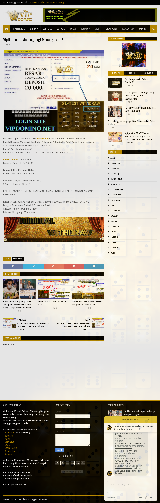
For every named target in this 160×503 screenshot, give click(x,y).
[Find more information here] (131, 458)
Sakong (114, 237)
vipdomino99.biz (8, 2)
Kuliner (114, 216)
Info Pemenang (18, 28)
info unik (115, 200)
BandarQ (61, 28)
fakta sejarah (116, 190)
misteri (114, 221)
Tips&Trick (116, 248)
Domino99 (85, 28)
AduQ (97, 28)
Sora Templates (20, 499)
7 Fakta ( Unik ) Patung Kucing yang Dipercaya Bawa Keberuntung (139, 95)
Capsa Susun (128, 28)
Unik (112, 253)
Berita (33, 28)
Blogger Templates (38, 499)
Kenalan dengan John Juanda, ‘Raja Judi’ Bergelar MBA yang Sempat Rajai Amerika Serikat (17, 304)
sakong (142, 28)
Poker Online (10, 159)
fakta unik (115, 195)
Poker (73, 28)
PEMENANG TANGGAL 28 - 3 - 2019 (53, 303)
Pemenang (17, 258)
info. (113, 206)
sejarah (114, 242)
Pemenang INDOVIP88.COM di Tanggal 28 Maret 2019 (87, 303)
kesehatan (115, 211)
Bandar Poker (110, 28)
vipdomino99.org (26, 2)
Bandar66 (47, 28)
